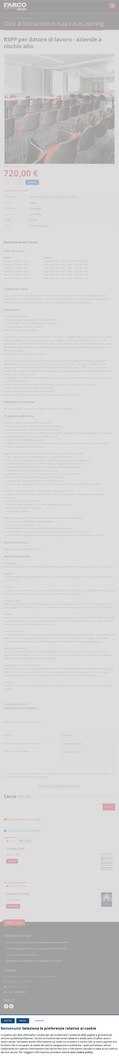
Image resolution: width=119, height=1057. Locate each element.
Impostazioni (39, 1021)
